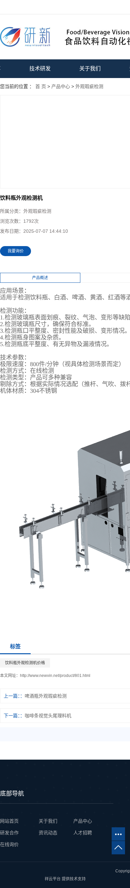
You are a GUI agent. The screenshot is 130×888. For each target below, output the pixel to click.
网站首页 (10, 821)
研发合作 (9, 832)
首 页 (40, 86)
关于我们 (90, 68)
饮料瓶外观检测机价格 (25, 663)
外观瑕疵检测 (89, 86)
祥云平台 (53, 879)
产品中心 (60, 86)
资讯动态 (48, 832)
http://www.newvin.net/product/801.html (55, 675)
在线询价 (9, 844)
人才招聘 (82, 832)
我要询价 (16, 251)
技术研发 (40, 68)
